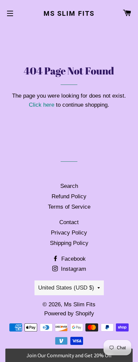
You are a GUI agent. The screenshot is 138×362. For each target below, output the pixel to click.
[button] (68, 355)
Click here (41, 105)
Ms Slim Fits (69, 13)
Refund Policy (69, 196)
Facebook (73, 259)
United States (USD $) (66, 288)
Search (69, 186)
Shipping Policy (69, 243)
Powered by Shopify (69, 313)
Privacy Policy (69, 232)
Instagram (72, 269)
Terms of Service (69, 207)
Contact (69, 222)
